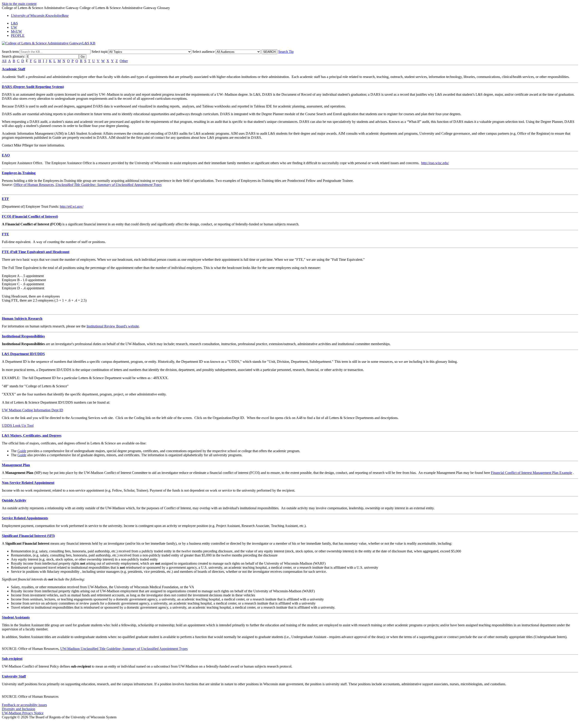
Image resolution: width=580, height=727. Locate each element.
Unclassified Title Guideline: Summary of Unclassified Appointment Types (108, 185)
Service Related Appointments (25, 518)
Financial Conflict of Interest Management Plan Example (531, 473)
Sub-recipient (12, 659)
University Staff (14, 676)
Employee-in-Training (19, 173)
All (4, 61)
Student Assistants (16, 617)
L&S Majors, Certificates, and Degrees (31, 435)
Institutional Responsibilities (23, 336)
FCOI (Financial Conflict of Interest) (30, 216)
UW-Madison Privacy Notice (23, 713)
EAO (6, 155)
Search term (10, 52)
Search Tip (286, 52)
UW (14, 27)
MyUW (16, 31)
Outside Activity (14, 500)
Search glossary (13, 56)
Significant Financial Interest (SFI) (28, 536)
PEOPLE (17, 35)
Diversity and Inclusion (18, 709)
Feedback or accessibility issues (24, 705)
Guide (21, 451)
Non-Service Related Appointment (28, 483)
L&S (14, 23)
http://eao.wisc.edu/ (435, 163)
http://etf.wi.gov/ (71, 206)
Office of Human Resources (34, 185)
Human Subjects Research (22, 318)
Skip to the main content (19, 4)
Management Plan (16, 465)
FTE (5, 234)
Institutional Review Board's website (113, 326)
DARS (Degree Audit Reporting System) (33, 87)
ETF (5, 199)
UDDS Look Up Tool (18, 425)
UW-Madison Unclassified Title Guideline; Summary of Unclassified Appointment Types (124, 649)
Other (124, 61)
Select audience (203, 52)
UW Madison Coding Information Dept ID (32, 410)
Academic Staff (13, 69)
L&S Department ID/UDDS (23, 354)
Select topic (100, 52)
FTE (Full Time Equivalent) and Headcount (35, 252)
